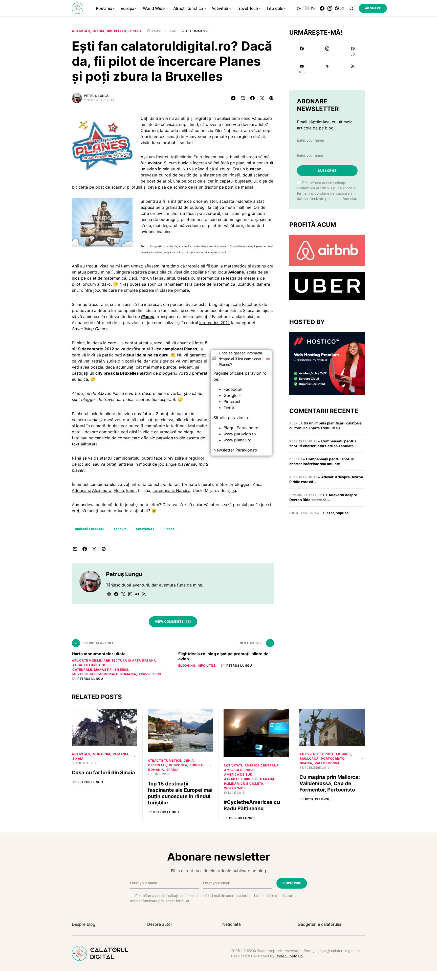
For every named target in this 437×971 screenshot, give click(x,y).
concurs (120, 529)
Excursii (344, 754)
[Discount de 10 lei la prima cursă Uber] (327, 285)
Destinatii (157, 765)
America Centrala (262, 765)
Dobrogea (178, 765)
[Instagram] (329, 8)
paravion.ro (145, 529)
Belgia (99, 31)
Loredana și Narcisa (171, 490)
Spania (172, 770)
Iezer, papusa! (337, 513)
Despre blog (83, 924)
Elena (119, 490)
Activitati (81, 31)
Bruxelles (116, 31)
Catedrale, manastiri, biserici (100, 669)
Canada (267, 779)
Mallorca (309, 758)
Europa (135, 31)
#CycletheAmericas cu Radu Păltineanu (252, 805)
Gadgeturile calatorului (319, 924)
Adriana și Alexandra (91, 490)
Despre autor (159, 924)
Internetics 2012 (214, 322)
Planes (169, 529)
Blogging (186, 665)
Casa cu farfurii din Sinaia (103, 773)
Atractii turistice (89, 665)
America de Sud (238, 774)
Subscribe (327, 170)
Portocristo (333, 758)
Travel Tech (150, 674)
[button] (306, 8)
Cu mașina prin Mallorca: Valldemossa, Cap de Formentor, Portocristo (329, 783)
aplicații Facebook (243, 304)
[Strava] (327, 69)
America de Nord (239, 770)
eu (233, 490)
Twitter (230, 407)
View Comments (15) (173, 621)
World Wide (235, 788)
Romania (128, 674)
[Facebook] (322, 8)
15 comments (198, 31)
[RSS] (353, 69)
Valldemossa (327, 763)
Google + (233, 395)
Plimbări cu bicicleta (244, 783)
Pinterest (232, 401)
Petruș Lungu (97, 96)
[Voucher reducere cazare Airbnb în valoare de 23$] (327, 250)
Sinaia (78, 758)
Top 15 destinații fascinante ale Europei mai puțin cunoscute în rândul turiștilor (180, 793)
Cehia (189, 760)
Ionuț (131, 490)
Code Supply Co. (289, 956)
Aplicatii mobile (86, 660)
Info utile (207, 665)
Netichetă (231, 924)
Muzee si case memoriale (95, 674)
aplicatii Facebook (90, 529)
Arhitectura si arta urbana (129, 660)
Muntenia (102, 754)
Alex (293, 423)
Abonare (373, 8)
